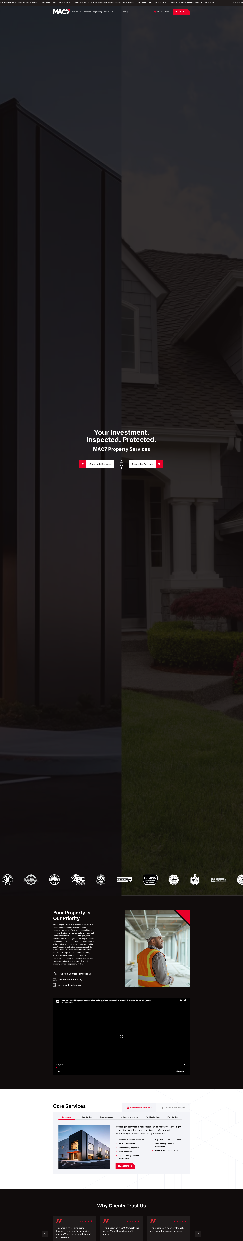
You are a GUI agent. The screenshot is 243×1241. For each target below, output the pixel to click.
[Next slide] (198, 1234)
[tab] (139, 1107)
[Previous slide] (45, 1234)
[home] (61, 12)
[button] (76, 12)
